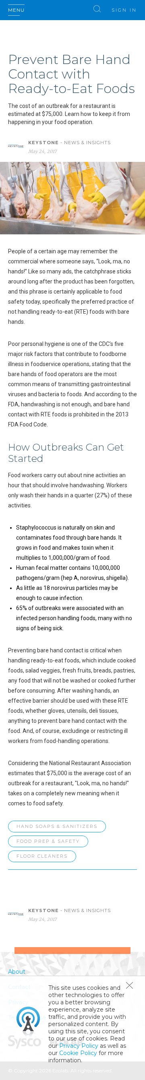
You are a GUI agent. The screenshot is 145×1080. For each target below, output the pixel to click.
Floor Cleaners (42, 856)
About (16, 971)
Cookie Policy (78, 1053)
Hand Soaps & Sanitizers (57, 826)
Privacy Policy (78, 1045)
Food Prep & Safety (48, 841)
